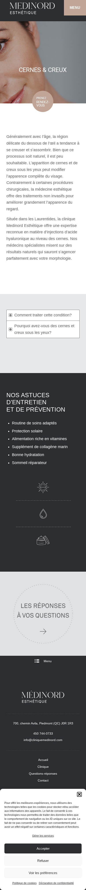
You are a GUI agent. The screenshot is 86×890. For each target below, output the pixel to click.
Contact (43, 780)
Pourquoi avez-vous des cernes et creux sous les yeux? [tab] (44, 329)
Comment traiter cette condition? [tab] (43, 315)
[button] (79, 794)
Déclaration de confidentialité (56, 883)
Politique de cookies (24, 883)
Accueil (43, 760)
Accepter (43, 848)
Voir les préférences (43, 873)
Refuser (43, 861)
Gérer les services (43, 835)
